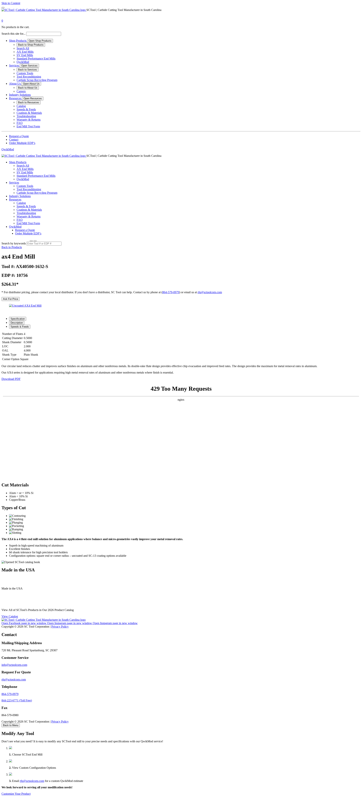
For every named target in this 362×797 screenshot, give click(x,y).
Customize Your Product (16, 793)
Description (17, 322)
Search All (23, 48)
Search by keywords (14, 243)
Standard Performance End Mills (36, 58)
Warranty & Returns (29, 119)
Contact (13, 139)
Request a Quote (19, 136)
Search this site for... (13, 33)
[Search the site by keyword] (31, 240)
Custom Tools (25, 73)
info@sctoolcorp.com (14, 664)
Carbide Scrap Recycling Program (37, 80)
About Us (15, 83)
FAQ (20, 123)
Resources (15, 98)
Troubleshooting (26, 116)
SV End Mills (25, 55)
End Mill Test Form (28, 126)
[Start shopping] (5, 17)
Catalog (21, 106)
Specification (18, 318)
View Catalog (10, 616)
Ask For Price (10, 299)
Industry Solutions (20, 94)
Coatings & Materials (29, 112)
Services (14, 65)
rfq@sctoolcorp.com (210, 292)
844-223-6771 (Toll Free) (17, 700)
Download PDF (11, 379)
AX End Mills (25, 51)
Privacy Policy (60, 626)
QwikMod (23, 62)
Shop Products (18, 40)
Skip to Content (11, 3)
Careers (21, 91)
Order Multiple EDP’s (22, 143)
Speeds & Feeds (26, 109)
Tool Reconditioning (29, 76)
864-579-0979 (170, 292)
